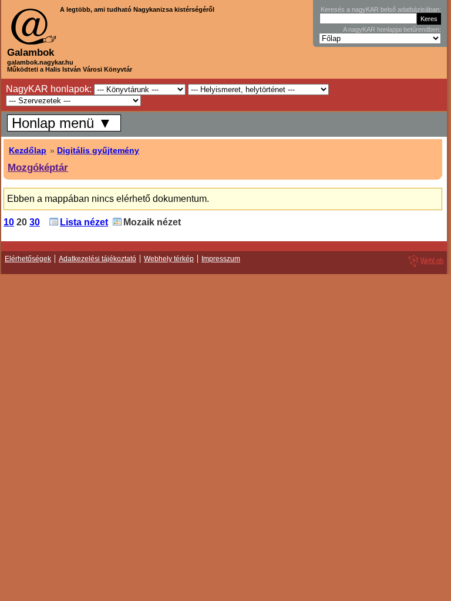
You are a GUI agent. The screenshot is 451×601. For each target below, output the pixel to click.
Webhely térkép (169, 259)
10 (9, 222)
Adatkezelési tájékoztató (97, 259)
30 (34, 222)
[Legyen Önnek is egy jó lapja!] (424, 266)
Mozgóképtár (38, 167)
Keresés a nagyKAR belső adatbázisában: (381, 9)
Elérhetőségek (28, 259)
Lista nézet (84, 222)
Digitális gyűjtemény (98, 150)
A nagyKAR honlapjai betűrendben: (392, 29)
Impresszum (220, 259)
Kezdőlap (27, 150)
